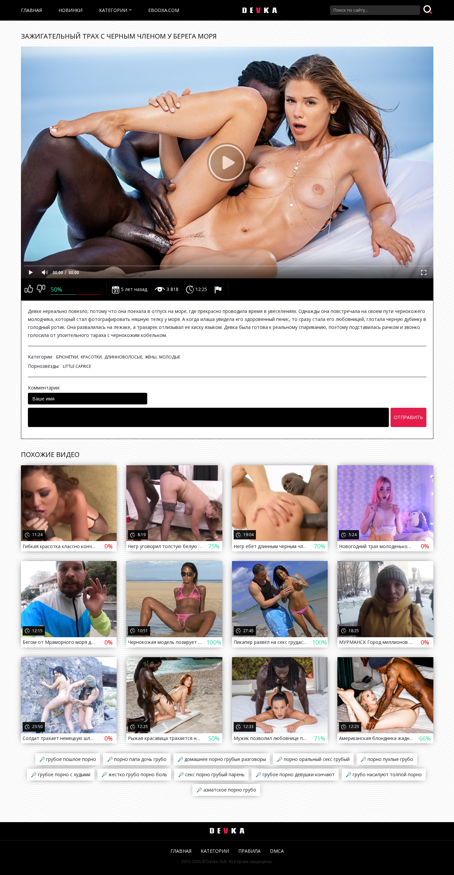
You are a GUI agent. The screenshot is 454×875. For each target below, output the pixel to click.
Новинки (70, 10)
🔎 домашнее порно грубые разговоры (221, 759)
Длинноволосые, (123, 357)
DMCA (277, 851)
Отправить (408, 417)
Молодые (169, 357)
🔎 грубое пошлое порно (67, 759)
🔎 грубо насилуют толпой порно (384, 774)
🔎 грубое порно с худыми (60, 774)
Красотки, (92, 357)
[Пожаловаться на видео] (219, 289)
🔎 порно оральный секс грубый (313, 759)
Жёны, (151, 357)
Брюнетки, (67, 357)
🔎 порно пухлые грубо (387, 759)
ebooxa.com (163, 10)
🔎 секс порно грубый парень (211, 774)
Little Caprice (77, 366)
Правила (249, 851)
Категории (113, 10)
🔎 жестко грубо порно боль (134, 774)
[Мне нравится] (28, 289)
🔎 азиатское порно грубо (226, 790)
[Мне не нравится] (41, 289)
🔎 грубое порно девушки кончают (295, 774)
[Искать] (428, 10)
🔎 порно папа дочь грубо (137, 759)
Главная (31, 10)
